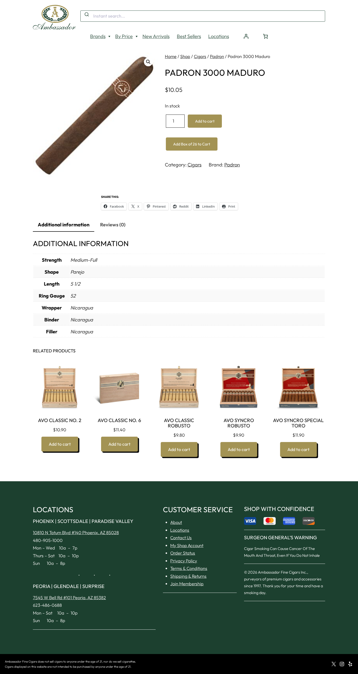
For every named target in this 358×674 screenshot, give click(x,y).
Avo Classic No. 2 (59, 420)
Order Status (182, 553)
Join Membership (187, 584)
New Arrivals (156, 36)
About (176, 522)
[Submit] (86, 14)
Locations (218, 36)
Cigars (200, 56)
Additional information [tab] (63, 224)
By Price (124, 36)
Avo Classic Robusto (179, 423)
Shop (185, 56)
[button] (148, 62)
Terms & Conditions (188, 568)
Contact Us (181, 537)
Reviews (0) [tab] (112, 224)
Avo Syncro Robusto (239, 423)
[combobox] (202, 16)
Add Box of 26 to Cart (191, 144)
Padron (217, 56)
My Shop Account (186, 545)
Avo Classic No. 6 (119, 420)
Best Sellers (189, 36)
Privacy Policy (183, 561)
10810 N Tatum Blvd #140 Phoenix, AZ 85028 (76, 532)
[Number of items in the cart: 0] (265, 36)
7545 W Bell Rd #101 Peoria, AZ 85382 (69, 597)
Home (171, 56)
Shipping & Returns (188, 576)
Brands (97, 36)
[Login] (246, 36)
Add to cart (205, 121)
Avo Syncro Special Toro (298, 423)
